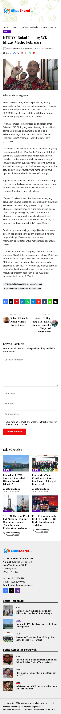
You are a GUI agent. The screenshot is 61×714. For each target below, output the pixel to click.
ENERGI (15, 27)
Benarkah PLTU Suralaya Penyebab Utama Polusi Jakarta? (14, 480)
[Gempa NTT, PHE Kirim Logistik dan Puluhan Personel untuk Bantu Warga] (8, 610)
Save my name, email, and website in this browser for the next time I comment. (31, 423)
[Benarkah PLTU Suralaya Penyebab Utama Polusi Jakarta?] (8, 624)
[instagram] (17, 590)
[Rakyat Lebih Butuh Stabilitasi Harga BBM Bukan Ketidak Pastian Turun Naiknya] (8, 659)
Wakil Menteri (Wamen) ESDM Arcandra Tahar (22, 289)
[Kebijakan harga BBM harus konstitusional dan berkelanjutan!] (8, 686)
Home (5, 27)
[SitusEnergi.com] (18, 11)
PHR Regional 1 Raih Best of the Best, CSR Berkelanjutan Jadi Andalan (44, 520)
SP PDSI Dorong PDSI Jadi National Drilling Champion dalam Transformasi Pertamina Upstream (16, 522)
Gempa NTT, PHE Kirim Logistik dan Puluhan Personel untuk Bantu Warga (34, 612)
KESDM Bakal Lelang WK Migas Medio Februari (23, 284)
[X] (11, 590)
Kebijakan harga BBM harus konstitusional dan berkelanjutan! (36, 687)
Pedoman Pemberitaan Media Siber (39, 710)
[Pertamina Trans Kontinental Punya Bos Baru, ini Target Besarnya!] (8, 637)
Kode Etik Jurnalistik (12, 710)
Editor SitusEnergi (14, 49)
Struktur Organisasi (32, 707)
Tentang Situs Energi (12, 707)
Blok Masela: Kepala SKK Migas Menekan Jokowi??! (36, 674)
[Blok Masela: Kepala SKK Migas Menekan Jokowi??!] (8, 673)
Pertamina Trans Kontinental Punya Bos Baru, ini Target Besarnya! (44, 480)
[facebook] (5, 590)
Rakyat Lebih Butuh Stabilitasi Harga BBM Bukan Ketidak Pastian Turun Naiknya (36, 661)
